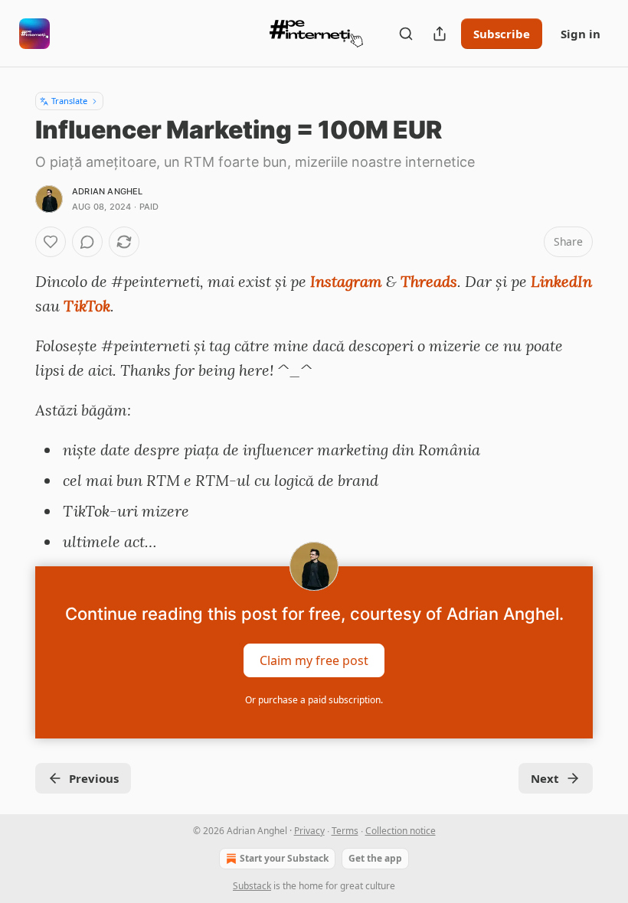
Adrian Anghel (107, 191)
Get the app (375, 858)
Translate (69, 100)
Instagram (346, 281)
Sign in (580, 33)
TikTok (87, 305)
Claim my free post (314, 660)
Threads (429, 281)
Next (545, 778)
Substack (252, 885)
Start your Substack (284, 858)
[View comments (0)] (87, 242)
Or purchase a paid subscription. (314, 699)
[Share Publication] (439, 33)
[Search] (406, 33)
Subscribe (501, 33)
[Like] (50, 242)
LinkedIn (561, 281)
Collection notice (400, 830)
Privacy (309, 830)
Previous (94, 778)
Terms (345, 830)
